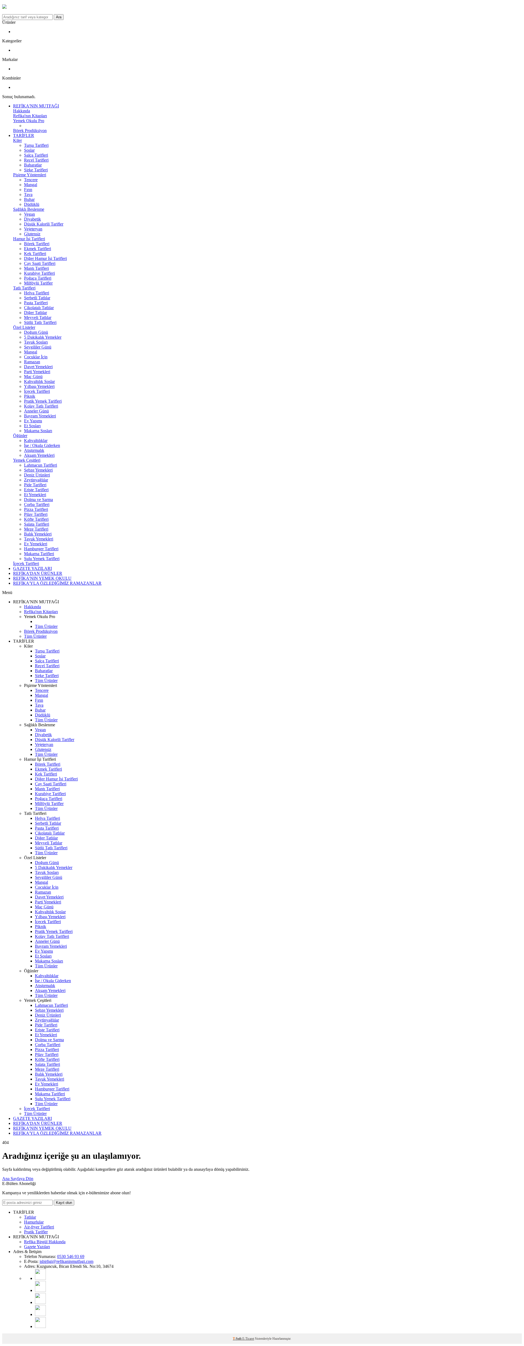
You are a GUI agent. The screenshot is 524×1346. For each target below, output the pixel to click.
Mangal (30, 184)
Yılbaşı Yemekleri (39, 386)
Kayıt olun (64, 1203)
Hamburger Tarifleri (41, 548)
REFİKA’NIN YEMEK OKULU (42, 578)
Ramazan (32, 361)
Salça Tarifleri (36, 155)
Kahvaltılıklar (35, 440)
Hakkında (21, 111)
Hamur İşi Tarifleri (29, 238)
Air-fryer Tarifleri (39, 1227)
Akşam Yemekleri (39, 455)
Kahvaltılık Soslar (39, 381)
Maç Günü (33, 376)
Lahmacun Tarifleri (40, 465)
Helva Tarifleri (36, 293)
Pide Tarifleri (35, 484)
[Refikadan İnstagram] (40, 1302)
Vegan (29, 214)
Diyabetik (32, 219)
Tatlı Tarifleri (24, 288)
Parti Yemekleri (37, 371)
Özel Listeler (24, 327)
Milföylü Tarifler (38, 283)
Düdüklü (31, 204)
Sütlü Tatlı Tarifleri (40, 322)
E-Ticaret (248, 1339)
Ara (58, 17)
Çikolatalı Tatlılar (39, 307)
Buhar (29, 199)
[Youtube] (40, 1278)
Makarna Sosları (38, 430)
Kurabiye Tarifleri (39, 273)
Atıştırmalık (34, 450)
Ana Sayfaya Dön (17, 1178)
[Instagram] (40, 1290)
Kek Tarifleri (35, 253)
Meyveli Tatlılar (37, 317)
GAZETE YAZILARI (32, 568)
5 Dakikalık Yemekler (42, 337)
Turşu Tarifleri (36, 145)
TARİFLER (23, 135)
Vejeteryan (33, 229)
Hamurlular (34, 1222)
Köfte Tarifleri (36, 519)
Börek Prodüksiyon (30, 130)
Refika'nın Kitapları (30, 115)
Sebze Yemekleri (38, 470)
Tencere (31, 179)
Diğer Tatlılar (35, 312)
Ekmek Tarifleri (37, 248)
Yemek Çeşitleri (26, 460)
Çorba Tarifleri (36, 504)
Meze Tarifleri (36, 529)
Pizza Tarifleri (36, 509)
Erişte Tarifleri (36, 489)
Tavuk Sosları (36, 342)
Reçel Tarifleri (36, 160)
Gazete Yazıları (37, 1246)
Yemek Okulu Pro (28, 120)
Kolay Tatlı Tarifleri (41, 406)
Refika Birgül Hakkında (45, 1241)
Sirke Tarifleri (36, 170)
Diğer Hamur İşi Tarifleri (45, 258)
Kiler (17, 140)
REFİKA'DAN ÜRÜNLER (37, 573)
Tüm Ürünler (46, 626)
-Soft (237, 1339)
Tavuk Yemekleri (38, 539)
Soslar (29, 150)
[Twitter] (40, 1326)
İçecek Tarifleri (37, 391)
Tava (28, 194)
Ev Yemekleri (35, 544)
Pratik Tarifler (36, 1232)
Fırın (28, 189)
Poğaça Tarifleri (37, 278)
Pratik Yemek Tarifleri (43, 401)
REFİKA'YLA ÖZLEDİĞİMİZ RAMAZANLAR (57, 583)
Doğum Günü (36, 332)
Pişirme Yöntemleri (29, 174)
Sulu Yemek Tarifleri (41, 558)
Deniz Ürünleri (37, 475)
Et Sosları (32, 425)
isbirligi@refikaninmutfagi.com (66, 1261)
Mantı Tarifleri (36, 268)
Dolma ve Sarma (38, 499)
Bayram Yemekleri (40, 416)
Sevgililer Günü (37, 347)
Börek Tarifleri (36, 243)
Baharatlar (33, 165)
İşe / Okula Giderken (42, 445)
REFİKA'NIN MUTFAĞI (36, 106)
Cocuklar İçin (35, 357)
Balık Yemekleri (38, 534)
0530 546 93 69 (70, 1256)
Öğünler (20, 435)
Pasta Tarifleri (36, 302)
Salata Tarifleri (36, 524)
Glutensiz (32, 234)
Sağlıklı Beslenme (28, 209)
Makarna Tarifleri (39, 553)
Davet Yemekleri (38, 366)
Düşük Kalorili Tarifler (43, 224)
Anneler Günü (36, 411)
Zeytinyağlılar (36, 480)
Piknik (29, 396)
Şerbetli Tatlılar (37, 297)
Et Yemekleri (35, 494)
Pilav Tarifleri (35, 514)
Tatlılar (30, 1217)
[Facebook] (40, 1314)
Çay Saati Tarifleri (39, 263)
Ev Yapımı (33, 421)
